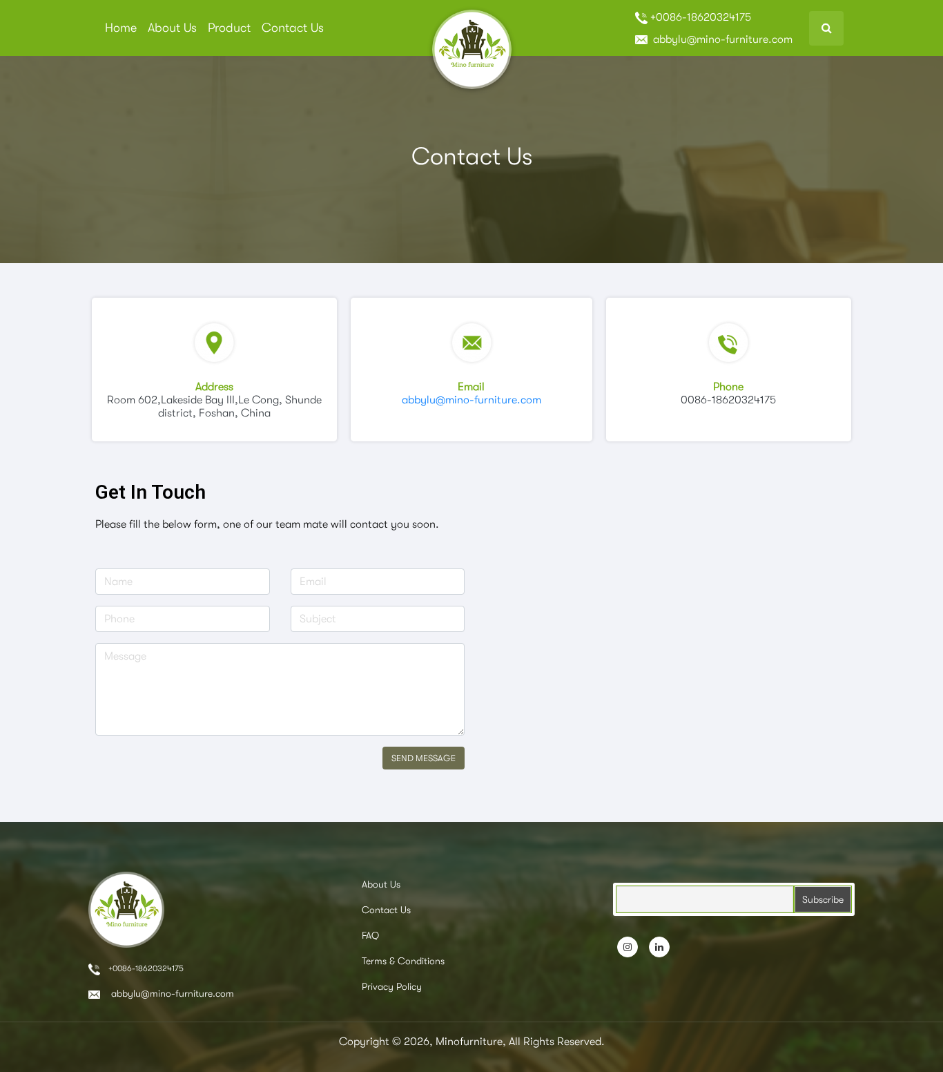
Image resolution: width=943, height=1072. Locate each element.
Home (121, 28)
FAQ (370, 935)
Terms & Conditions (403, 960)
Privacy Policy (392, 986)
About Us (172, 28)
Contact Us (293, 28)
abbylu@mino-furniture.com (721, 39)
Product (229, 28)
